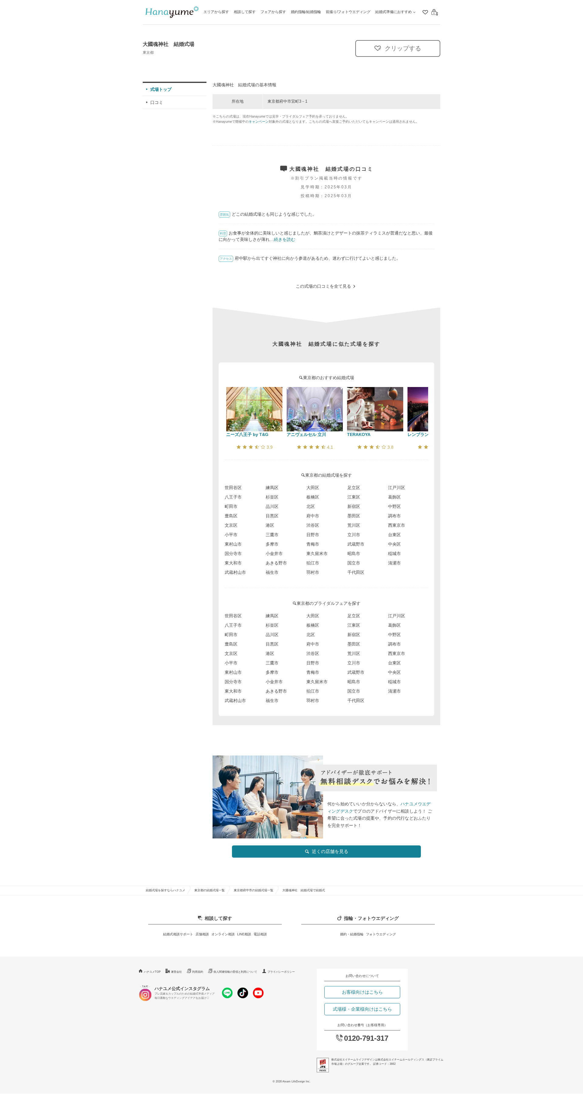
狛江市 (312, 562)
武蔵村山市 (235, 572)
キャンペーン (259, 121)
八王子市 (233, 497)
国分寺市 (233, 553)
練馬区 (272, 487)
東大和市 (233, 562)
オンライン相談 (223, 934)
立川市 (353, 534)
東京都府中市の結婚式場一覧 (253, 890)
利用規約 (197, 971)
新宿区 (353, 506)
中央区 (394, 544)
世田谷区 (233, 487)
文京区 (231, 525)
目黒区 (272, 515)
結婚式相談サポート (178, 934)
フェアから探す (273, 12)
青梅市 (312, 544)
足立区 (353, 487)
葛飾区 (394, 497)
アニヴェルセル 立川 (306, 434)
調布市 (394, 515)
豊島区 (231, 515)
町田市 (231, 506)
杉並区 (272, 497)
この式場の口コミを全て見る (323, 286)
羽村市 (312, 572)
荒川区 (353, 525)
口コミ (156, 102)
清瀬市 (394, 562)
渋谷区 (312, 525)
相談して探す (245, 12)
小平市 (231, 534)
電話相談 (260, 934)
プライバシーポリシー (281, 971)
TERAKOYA (358, 434)
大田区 (312, 487)
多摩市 (272, 544)
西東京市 (396, 525)
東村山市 (233, 544)
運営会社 (176, 971)
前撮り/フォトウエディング (348, 12)
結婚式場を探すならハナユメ (165, 890)
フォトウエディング (381, 934)
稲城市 (394, 553)
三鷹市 (272, 534)
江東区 (353, 497)
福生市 (272, 572)
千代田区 (355, 572)
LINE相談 (244, 934)
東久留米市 (317, 553)
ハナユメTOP (152, 971)
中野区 (394, 506)
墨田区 (353, 515)
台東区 (394, 534)
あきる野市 (276, 562)
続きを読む (284, 239)
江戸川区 (396, 487)
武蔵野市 (355, 544)
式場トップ (161, 89)
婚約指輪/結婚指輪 (306, 12)
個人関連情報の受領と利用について (235, 971)
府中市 (312, 515)
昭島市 (353, 553)
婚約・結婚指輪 (351, 934)
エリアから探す (216, 12)
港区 (270, 525)
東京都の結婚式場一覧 (209, 890)
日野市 (312, 534)
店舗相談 (202, 934)
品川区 (272, 506)
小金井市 (274, 553)
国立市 (353, 562)
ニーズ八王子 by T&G (247, 434)
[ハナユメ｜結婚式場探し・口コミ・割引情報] (172, 12)
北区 (310, 506)
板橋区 (312, 497)
